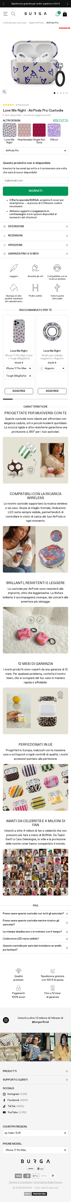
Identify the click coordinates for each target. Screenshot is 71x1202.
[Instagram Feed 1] (35, 1047)
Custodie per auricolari (15, 23)
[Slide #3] (63, 93)
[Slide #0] (54, 93)
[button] (16, 105)
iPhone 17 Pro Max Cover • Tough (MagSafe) (19, 357)
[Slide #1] (57, 93)
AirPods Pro (52, 23)
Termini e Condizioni (21, 1182)
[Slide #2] (60, 93)
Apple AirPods (36, 23)
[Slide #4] (66, 93)
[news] (58, 14)
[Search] (13, 14)
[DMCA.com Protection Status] (35, 1194)
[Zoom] (5, 92)
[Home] (35, 13)
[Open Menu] (5, 14)
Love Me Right (18, 351)
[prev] (3, 3)
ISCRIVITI (35, 191)
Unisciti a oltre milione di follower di (40, 1020)
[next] (67, 3)
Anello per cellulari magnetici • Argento (52, 357)
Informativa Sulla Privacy (48, 1182)
